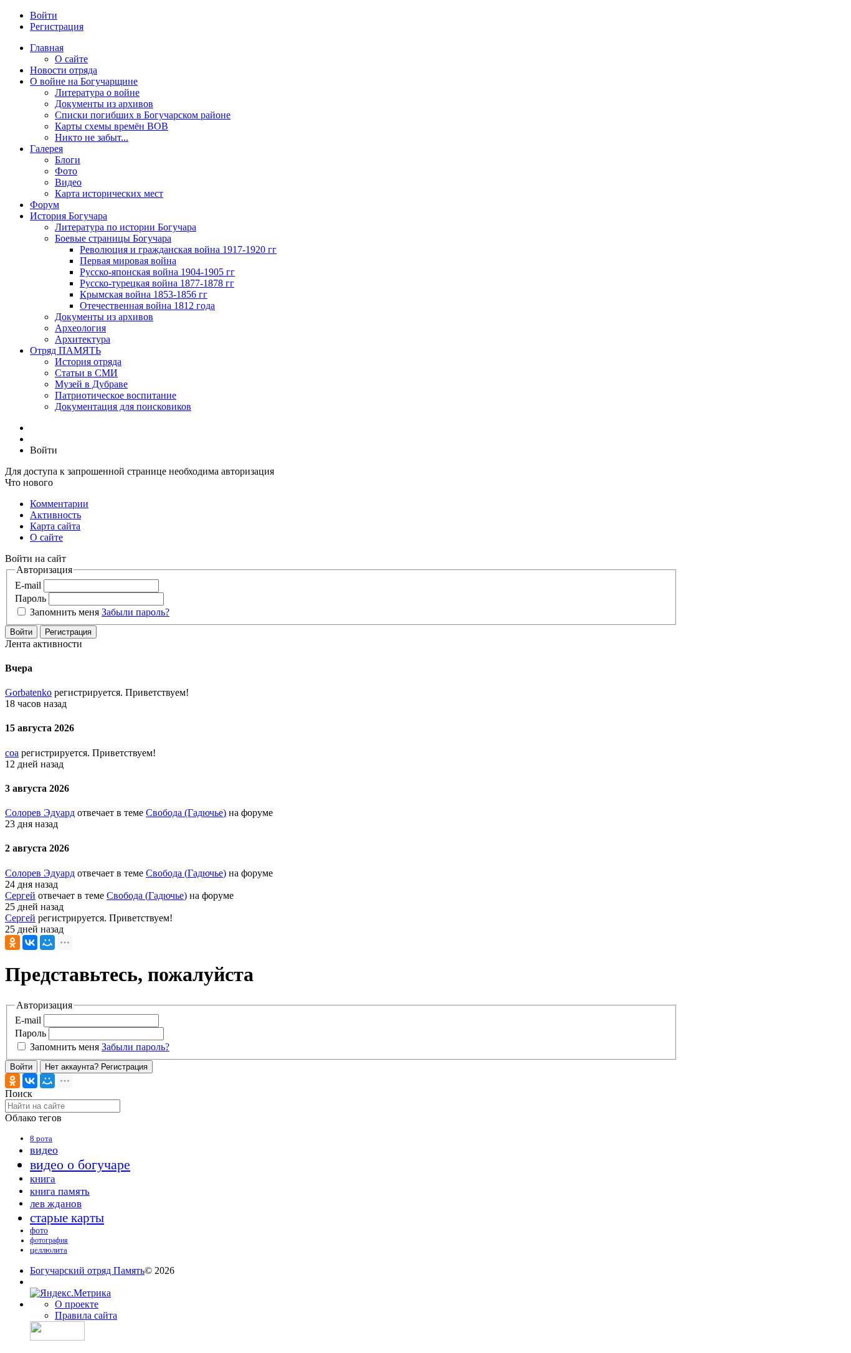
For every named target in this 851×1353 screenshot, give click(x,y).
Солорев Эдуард (40, 812)
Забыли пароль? (135, 612)
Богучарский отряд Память (87, 1270)
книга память (60, 1191)
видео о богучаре (80, 1164)
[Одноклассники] (12, 942)
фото (39, 1230)
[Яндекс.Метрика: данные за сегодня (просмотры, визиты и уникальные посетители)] (70, 1293)
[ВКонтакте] (29, 942)
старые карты (67, 1217)
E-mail (28, 585)
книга (42, 1179)
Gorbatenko (28, 692)
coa (12, 753)
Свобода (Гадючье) (186, 812)
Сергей (20, 895)
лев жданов (56, 1204)
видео (44, 1150)
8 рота (41, 1138)
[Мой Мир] (47, 942)
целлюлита (48, 1250)
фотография (49, 1240)
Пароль (30, 598)
